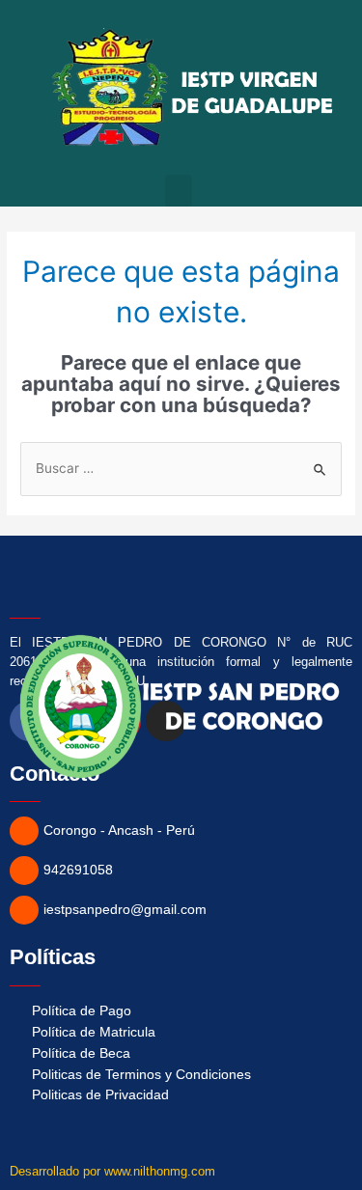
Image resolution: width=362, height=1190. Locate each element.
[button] (178, 191)
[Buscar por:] (181, 468)
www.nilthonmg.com (159, 1171)
